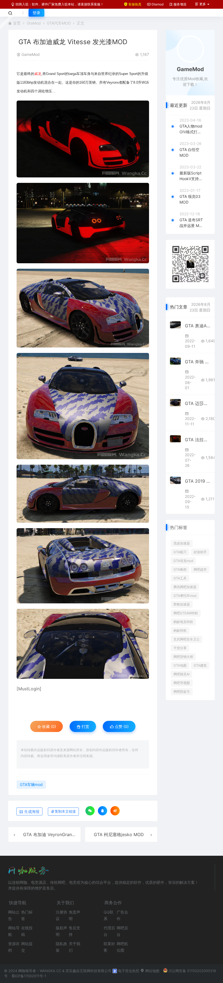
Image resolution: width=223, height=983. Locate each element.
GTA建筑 (200, 665)
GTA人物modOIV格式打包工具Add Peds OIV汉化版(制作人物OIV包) (191, 129)
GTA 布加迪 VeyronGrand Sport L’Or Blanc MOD (72, 834)
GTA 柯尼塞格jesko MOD (119, 834)
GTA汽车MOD (59, 23)
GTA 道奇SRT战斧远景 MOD (191, 222)
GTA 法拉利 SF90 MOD (197, 439)
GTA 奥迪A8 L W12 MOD (197, 325)
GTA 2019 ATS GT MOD (197, 481)
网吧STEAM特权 (186, 613)
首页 (17, 23)
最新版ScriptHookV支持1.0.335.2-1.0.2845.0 (190, 176)
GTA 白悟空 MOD (189, 152)
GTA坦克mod (183, 561)
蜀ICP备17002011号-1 (28, 976)
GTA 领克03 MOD (189, 199)
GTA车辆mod (31, 784)
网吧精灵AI (182, 674)
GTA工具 (180, 578)
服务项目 (180, 4)
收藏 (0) (48, 726)
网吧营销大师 (183, 657)
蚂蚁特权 (180, 630)
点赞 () (121, 726)
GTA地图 (180, 665)
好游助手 (200, 552)
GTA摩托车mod (185, 596)
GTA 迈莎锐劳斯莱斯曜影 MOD (197, 403)
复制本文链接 (65, 811)
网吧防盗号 (182, 691)
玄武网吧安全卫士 (187, 639)
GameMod (30, 54)
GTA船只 (180, 552)
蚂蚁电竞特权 (183, 622)
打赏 (84, 726)
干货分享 (180, 648)
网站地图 (151, 971)
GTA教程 (180, 569)
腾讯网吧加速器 (185, 587)
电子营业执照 (128, 971)
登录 (36, 12)
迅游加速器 (182, 543)
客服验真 (134, 4)
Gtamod (157, 4)
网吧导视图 (182, 683)
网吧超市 (200, 569)
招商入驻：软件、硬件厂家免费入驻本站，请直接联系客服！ (59, 4)
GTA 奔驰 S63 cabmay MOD (197, 361)
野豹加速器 (182, 604)
